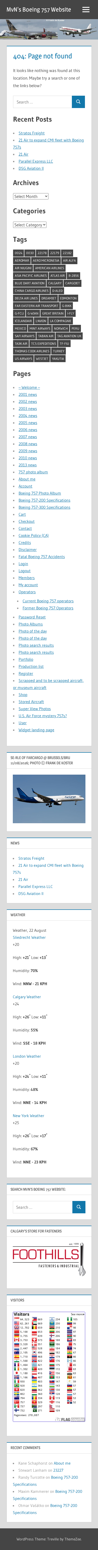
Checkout (27, 521)
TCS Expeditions (43, 343)
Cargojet (72, 283)
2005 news (28, 422)
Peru (75, 328)
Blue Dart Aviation (29, 283)
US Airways (23, 359)
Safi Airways (24, 336)
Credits (25, 542)
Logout (25, 570)
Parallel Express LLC (36, 161)
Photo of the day (33, 631)
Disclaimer (28, 549)
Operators (27, 591)
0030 (30, 253)
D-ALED (57, 291)
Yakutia (58, 359)
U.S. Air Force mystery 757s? (43, 715)
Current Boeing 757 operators (48, 600)
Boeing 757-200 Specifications (44, 500)
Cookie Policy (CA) (34, 535)
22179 (54, 253)
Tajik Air (21, 343)
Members (27, 577)
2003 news (28, 408)
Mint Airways (40, 328)
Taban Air (46, 336)
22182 (67, 253)
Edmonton (68, 298)
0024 (18, 253)
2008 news (28, 443)
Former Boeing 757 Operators (48, 607)
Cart (22, 514)
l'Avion (41, 321)
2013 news (28, 464)
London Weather (27, 1056)
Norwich (61, 328)
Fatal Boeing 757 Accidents (42, 556)
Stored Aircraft (31, 701)
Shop (23, 694)
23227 (58, 1470)
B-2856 (74, 275)
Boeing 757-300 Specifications (44, 507)
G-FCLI (19, 313)
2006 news (28, 429)
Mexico (20, 328)
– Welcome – (29, 387)
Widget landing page (36, 729)
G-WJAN (33, 313)
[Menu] (86, 9)
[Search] (78, 102)
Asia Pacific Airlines (31, 275)
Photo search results (36, 645)
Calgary (55, 283)
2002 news (28, 401)
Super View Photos (35, 708)
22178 (42, 253)
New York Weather (28, 1115)
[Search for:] (42, 102)
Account (25, 486)
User (23, 722)
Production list (31, 666)
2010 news (28, 457)
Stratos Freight (32, 132)
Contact (25, 528)
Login (23, 563)
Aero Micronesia (46, 260)
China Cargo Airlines (31, 291)
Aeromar (22, 260)
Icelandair (23, 321)
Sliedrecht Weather (30, 937)
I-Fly (70, 313)
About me (27, 478)
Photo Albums (31, 624)
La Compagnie (60, 321)
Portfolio (26, 659)
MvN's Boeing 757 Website (39, 9)
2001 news (28, 394)
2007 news (28, 436)
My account (28, 584)
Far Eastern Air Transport (36, 306)
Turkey (58, 351)
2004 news (28, 415)
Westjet (42, 359)
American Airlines (49, 268)
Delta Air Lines (26, 298)
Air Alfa (69, 260)
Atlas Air (58, 275)
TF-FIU (64, 343)
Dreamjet (48, 298)
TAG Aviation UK (69, 336)
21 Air (23, 154)
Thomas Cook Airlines (32, 351)
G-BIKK (66, 306)
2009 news (28, 450)
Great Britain (53, 313)
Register (26, 673)
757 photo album (33, 471)
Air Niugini (23, 268)
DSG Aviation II (31, 168)
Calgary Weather (27, 996)
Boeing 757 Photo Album (40, 493)
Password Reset (32, 616)
